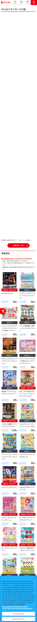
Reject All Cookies (18, 619)
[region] (18, 599)
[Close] (34, 578)
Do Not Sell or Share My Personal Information (17, 608)
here (11, 585)
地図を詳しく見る (18, 245)
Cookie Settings (18, 614)
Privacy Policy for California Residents (15, 606)
